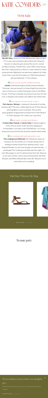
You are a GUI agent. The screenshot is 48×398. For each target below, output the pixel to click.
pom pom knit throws (15, 131)
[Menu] (44, 4)
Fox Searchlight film (30, 88)
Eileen (14, 156)
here (44, 97)
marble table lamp (38, 131)
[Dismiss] (45, 378)
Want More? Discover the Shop (24, 176)
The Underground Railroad (23, 150)
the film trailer (21, 75)
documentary (18, 61)
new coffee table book (25, 107)
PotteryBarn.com (10, 129)
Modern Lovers (15, 147)
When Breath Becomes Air (23, 159)
